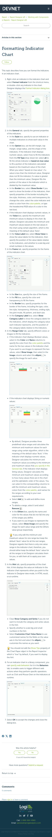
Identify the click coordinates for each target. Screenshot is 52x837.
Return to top (8, 773)
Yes (19, 752)
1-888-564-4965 (28, 820)
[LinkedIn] (10, 736)
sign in (9, 799)
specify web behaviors (20, 665)
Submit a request (36, 765)
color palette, (35, 203)
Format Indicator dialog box (37, 88)
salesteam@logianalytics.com (29, 823)
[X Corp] (7, 736)
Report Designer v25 (17, 17)
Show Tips (35, 648)
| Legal (48, 832)
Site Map (31, 834)
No (33, 752)
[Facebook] (3, 736)
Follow (7, 62)
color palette (37, 343)
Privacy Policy (22, 834)
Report (4, 17)
